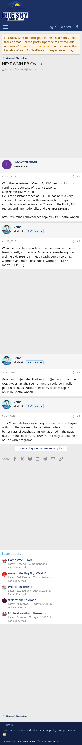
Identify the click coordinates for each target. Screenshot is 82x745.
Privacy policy (48, 730)
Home (71, 730)
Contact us (9, 730)
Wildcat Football (17, 607)
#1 (78, 176)
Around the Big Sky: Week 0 (27, 573)
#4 (78, 416)
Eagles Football (17, 567)
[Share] (73, 176)
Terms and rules (28, 730)
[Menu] (5, 27)
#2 (78, 241)
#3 (78, 372)
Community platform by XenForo (34, 741)
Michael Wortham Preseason (27, 613)
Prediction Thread (20, 587)
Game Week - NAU (20, 560)
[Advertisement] (41, 115)
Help (62, 730)
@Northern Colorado (22, 600)
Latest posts (11, 553)
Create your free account (36, 46)
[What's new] (77, 27)
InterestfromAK (14, 69)
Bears (9, 725)
